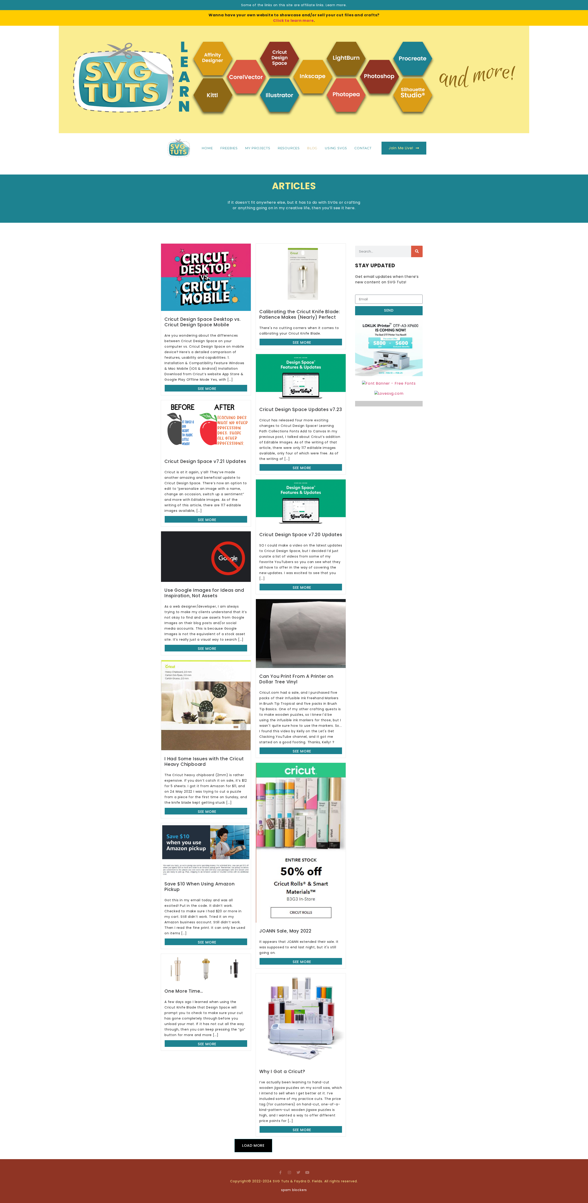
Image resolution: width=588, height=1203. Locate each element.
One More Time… (183, 991)
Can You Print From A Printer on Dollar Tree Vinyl (296, 679)
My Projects (257, 148)
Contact (363, 148)
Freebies (229, 148)
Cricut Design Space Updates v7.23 (300, 409)
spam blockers (294, 1190)
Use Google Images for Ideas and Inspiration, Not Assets (204, 593)
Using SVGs (336, 148)
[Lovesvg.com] (389, 393)
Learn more (336, 5)
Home (207, 148)
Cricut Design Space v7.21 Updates (205, 461)
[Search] (417, 251)
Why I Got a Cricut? (282, 1071)
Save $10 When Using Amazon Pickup (199, 887)
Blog (312, 148)
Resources (289, 148)
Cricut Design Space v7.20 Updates (300, 535)
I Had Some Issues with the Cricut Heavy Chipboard (204, 761)
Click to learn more (293, 20)
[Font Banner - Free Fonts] (389, 383)
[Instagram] (289, 1172)
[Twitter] (298, 1172)
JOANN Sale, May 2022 (285, 931)
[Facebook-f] (281, 1172)
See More (207, 388)
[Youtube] (307, 1172)
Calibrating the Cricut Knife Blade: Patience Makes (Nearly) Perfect (299, 314)
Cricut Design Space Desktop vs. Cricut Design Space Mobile (202, 322)
